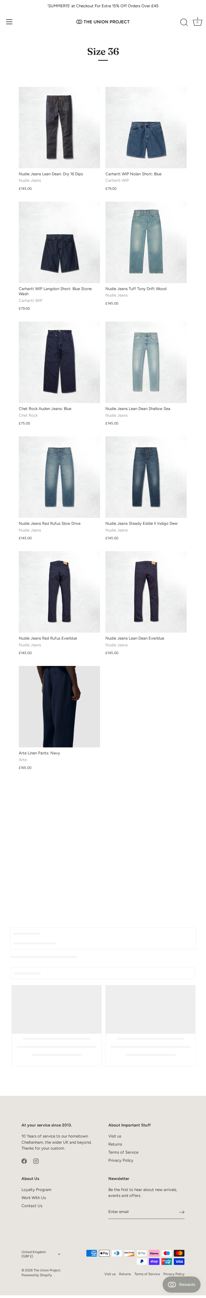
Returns (115, 1144)
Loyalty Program (36, 1189)
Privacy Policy (120, 1160)
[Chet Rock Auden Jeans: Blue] (59, 362)
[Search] (184, 22)
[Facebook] (24, 1160)
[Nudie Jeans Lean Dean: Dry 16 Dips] (59, 127)
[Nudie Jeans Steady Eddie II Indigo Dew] (146, 477)
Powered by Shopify (36, 1275)
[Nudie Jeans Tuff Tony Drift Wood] (146, 242)
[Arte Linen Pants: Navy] (59, 706)
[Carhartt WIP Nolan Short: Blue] (146, 127)
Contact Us (31, 1205)
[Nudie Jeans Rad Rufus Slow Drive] (59, 477)
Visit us (114, 1136)
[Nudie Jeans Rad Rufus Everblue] (59, 592)
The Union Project (47, 1270)
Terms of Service (123, 1152)
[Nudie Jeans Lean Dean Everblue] (146, 592)
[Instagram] (36, 1160)
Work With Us (33, 1197)
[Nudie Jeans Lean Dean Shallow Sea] (146, 362)
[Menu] (9, 22)
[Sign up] (182, 1212)
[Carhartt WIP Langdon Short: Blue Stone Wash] (59, 242)
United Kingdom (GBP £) (33, 1254)
